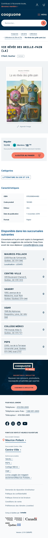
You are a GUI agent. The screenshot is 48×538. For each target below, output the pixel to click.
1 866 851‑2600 (32, 411)
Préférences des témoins (19, 505)
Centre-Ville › (13, 449)
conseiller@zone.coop (33, 245)
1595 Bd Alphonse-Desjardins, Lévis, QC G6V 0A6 (15, 314)
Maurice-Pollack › (15, 440)
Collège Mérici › (12, 467)
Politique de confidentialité (16, 493)
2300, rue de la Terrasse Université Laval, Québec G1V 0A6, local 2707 (15, 348)
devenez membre (9, 6)
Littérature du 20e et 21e (13, 37)
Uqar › (8, 471)
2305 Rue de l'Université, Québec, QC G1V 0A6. (15, 259)
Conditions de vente (13, 501)
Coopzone (14, 34)
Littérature (33, 34)
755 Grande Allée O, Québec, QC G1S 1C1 (13, 331)
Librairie (24, 34)
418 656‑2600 (23, 407)
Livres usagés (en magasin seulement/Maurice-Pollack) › (18, 476)
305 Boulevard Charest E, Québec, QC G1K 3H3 (15, 278)
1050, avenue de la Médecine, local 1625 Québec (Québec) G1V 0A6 (15, 295)
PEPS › (8, 463)
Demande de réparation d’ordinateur (19, 489)
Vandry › (9, 459)
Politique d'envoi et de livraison (17, 497)
